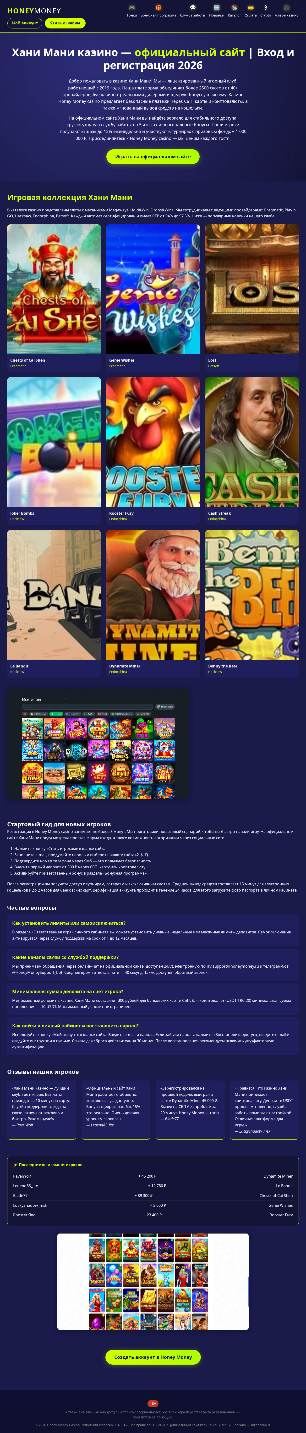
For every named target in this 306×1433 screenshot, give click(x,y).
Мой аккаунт (25, 23)
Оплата (251, 10)
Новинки (216, 10)
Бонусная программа (158, 10)
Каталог (234, 10)
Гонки (132, 10)
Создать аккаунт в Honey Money (153, 1357)
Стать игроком (65, 22)
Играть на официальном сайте (153, 156)
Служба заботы (193, 10)
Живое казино (287, 10)
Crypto (265, 10)
